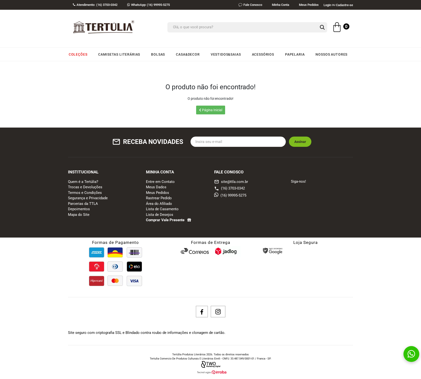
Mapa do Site (78, 214)
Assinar (300, 142)
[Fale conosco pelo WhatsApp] (411, 354)
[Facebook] (202, 311)
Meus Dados (156, 187)
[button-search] (322, 27)
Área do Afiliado (159, 203)
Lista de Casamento (162, 209)
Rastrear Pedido (159, 198)
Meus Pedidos (309, 5)
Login (327, 5)
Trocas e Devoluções (85, 187)
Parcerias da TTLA (83, 203)
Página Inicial (211, 110)
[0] (337, 27)
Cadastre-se (344, 5)
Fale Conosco (252, 5)
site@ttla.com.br (231, 181)
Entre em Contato (160, 182)
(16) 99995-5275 (150, 5)
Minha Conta (280, 5)
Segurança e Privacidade (88, 198)
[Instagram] (218, 311)
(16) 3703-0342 (233, 188)
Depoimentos (79, 209)
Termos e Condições (85, 192)
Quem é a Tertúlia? (83, 182)
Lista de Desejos (159, 214)
